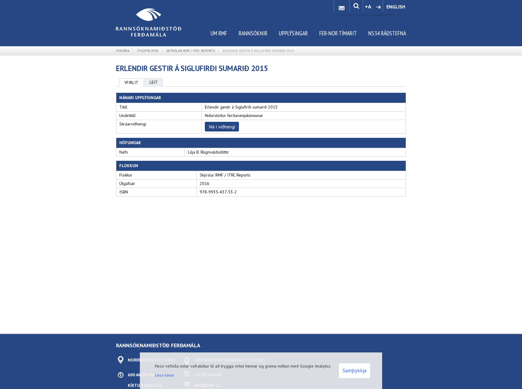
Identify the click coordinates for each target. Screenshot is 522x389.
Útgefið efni (147, 51)
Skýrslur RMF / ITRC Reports (190, 51)
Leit (154, 82)
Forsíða (122, 51)
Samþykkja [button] (354, 370)
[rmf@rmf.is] (341, 6)
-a (378, 6)
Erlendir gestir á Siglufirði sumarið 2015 (258, 51)
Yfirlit (131, 82)
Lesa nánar (164, 375)
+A (368, 6)
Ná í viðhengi (222, 127)
